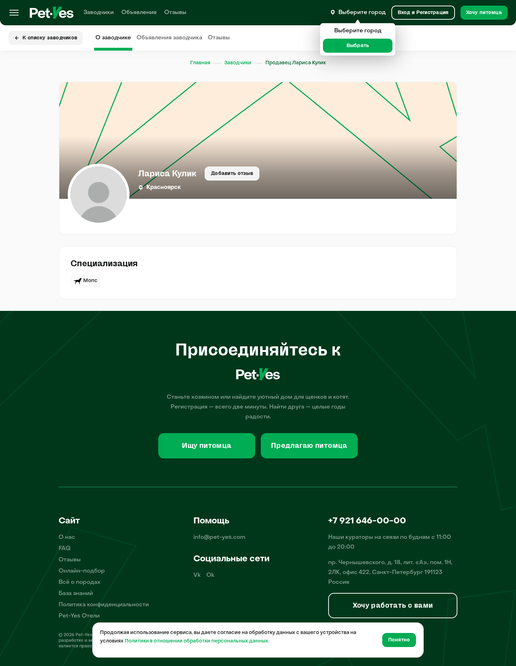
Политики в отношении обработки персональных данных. (197, 641)
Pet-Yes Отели (79, 616)
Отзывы (175, 12)
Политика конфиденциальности (104, 605)
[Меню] (14, 12)
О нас (67, 537)
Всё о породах (79, 582)
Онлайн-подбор (82, 571)
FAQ (65, 548)
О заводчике (113, 38)
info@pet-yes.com (219, 537)
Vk (197, 575)
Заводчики (99, 12)
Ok (210, 575)
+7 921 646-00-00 (367, 521)
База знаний (76, 593)
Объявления (139, 12)
